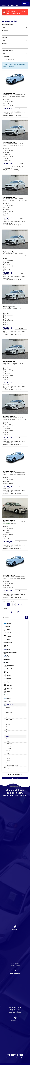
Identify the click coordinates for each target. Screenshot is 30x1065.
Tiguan (8, 758)
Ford (8, 649)
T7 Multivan (9, 751)
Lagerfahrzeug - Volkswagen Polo (15, 146)
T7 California (9, 743)
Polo (7, 736)
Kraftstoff (5, 31)
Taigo (7, 753)
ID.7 (7, 731)
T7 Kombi (8, 748)
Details (21, 108)
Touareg (8, 760)
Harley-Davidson (12, 652)
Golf (7, 717)
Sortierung (5, 56)
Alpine (9, 623)
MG (8, 672)
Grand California (10, 722)
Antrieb (4, 43)
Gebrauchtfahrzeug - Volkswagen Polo (15, 524)
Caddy (8, 707)
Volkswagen (10, 704)
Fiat (8, 646)
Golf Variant (9, 719)
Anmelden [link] (15, 778)
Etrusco (9, 642)
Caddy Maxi (9, 712)
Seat (8, 691)
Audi (8, 626)
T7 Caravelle (9, 746)
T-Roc (7, 741)
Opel (8, 682)
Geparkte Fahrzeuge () (15, 774)
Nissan (9, 675)
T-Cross (8, 739)
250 (21, 604)
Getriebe (4, 37)
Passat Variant (9, 734)
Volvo (9, 768)
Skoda (9, 695)
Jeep (8, 659)
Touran (8, 763)
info (3, 18)
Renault (9, 688)
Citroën (9, 633)
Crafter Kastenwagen (11, 714)
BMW (8, 629)
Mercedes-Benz (11, 669)
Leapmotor (10, 665)
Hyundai (9, 656)
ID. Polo (8, 724)
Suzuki (9, 698)
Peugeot (9, 685)
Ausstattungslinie (7, 50)
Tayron (8, 755)
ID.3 (7, 726)
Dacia (8, 639)
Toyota (9, 701)
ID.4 (7, 729)
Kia (8, 662)
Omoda (9, 678)
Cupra (9, 636)
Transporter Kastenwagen (12, 765)
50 (14, 604)
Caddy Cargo (9, 710)
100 (18, 604)
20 (11, 604)
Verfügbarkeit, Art (7, 24)
